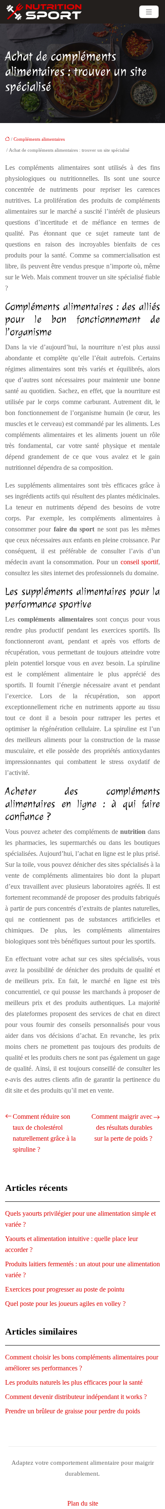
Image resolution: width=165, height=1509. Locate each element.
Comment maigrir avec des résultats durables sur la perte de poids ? (121, 1127)
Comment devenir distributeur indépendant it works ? (76, 1396)
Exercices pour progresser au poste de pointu (64, 1289)
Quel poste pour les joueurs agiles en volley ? (65, 1303)
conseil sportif (139, 562)
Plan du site (82, 1503)
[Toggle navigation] (149, 12)
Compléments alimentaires (39, 139)
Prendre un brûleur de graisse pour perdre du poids (72, 1411)
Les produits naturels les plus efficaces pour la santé (74, 1382)
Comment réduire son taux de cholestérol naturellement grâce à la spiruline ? (44, 1133)
